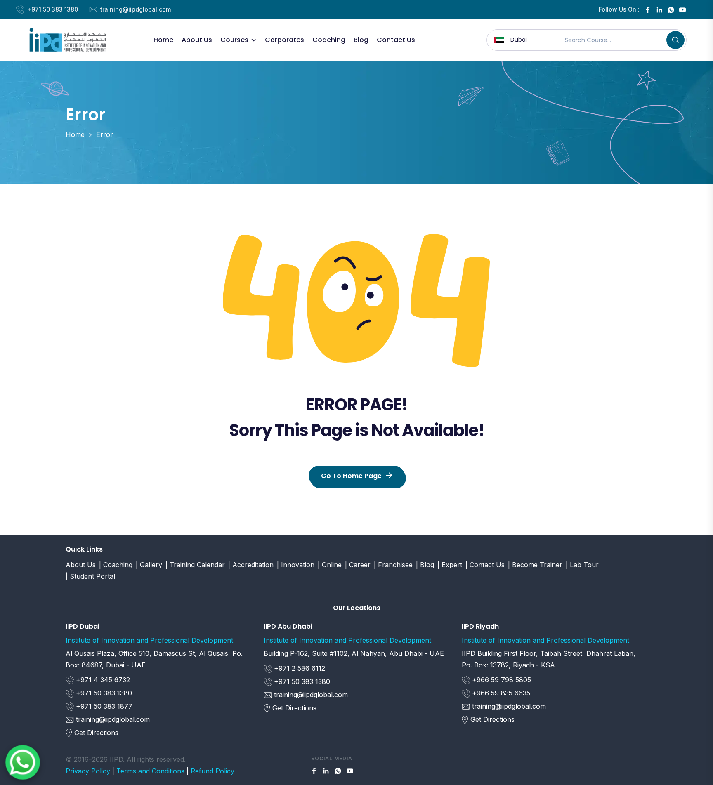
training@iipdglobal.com (135, 9)
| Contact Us (485, 565)
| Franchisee (393, 565)
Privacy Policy (88, 771)
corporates (284, 40)
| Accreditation (251, 565)
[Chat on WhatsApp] (23, 762)
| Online (330, 565)
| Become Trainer (535, 565)
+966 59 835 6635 (500, 693)
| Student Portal (90, 576)
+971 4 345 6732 (102, 680)
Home (163, 40)
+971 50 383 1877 (103, 706)
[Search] (675, 40)
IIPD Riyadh (480, 626)
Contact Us (396, 40)
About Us (197, 40)
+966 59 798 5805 (500, 680)
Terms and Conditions (150, 771)
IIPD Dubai (82, 626)
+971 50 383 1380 (52, 9)
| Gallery (149, 565)
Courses (234, 40)
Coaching (328, 40)
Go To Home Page (351, 476)
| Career (358, 565)
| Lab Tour (582, 565)
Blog (361, 40)
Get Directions (96, 732)
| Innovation (295, 565)
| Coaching (115, 565)
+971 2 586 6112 (298, 668)
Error (104, 134)
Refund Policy (212, 771)
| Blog (425, 565)
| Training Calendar (195, 565)
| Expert (449, 565)
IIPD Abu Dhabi (288, 626)
